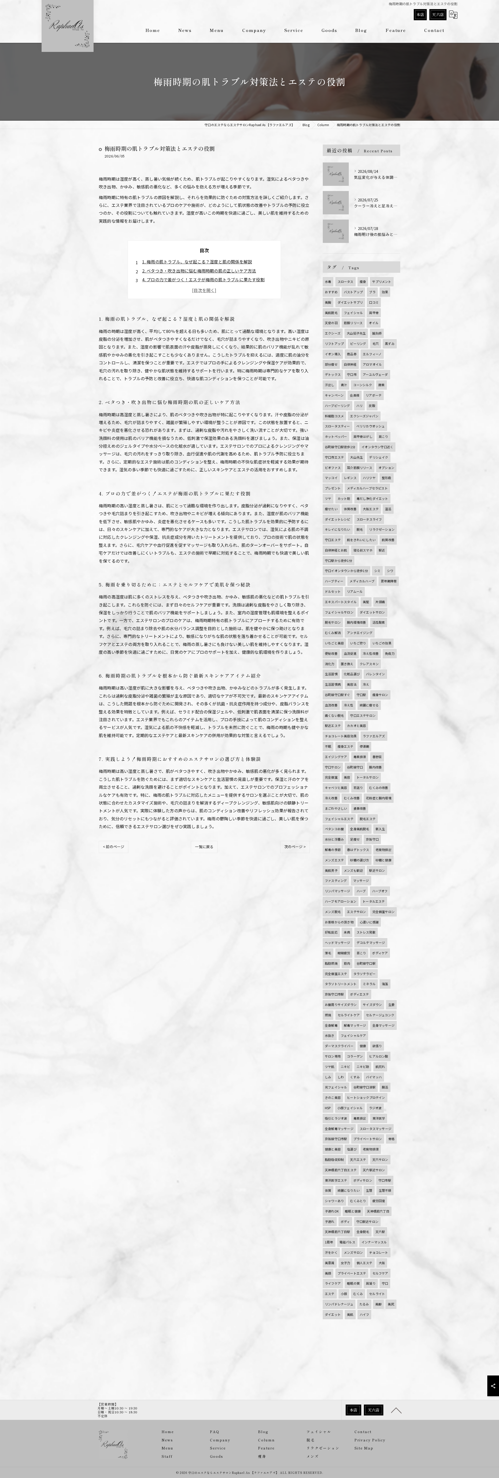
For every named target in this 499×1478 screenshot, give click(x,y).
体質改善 (350, 509)
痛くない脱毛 (334, 715)
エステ (329, 1293)
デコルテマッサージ (371, 942)
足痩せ (355, 839)
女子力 (345, 1263)
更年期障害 (389, 581)
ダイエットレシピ (337, 519)
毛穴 (375, 343)
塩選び (352, 1149)
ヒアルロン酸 (378, 1056)
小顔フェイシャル (350, 1108)
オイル (373, 323)
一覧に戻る (204, 846)
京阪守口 (372, 839)
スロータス (345, 281)
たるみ (364, 1304)
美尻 (391, 1304)
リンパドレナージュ (339, 1304)
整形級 (386, 477)
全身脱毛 (363, 1231)
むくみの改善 (378, 787)
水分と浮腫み (334, 839)
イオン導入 (333, 354)
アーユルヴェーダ (375, 374)
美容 (347, 777)
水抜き (329, 1035)
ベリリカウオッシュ (370, 426)
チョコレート (378, 1252)
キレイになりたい (337, 529)
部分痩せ (331, 364)
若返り (358, 787)
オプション (386, 467)
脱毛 (360, 529)
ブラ (372, 292)
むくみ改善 (352, 798)
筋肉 (347, 963)
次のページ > (295, 846)
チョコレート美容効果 (341, 736)
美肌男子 (331, 870)
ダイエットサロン (372, 612)
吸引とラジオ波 (336, 1118)
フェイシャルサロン (339, 612)
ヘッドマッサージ (337, 942)
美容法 (352, 684)
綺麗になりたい (349, 1190)
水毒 (328, 281)
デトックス (333, 374)
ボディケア (380, 953)
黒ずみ (390, 343)
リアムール (355, 591)
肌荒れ (380, 1066)
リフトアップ (334, 343)
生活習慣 (331, 674)
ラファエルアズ (374, 736)
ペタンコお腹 (334, 829)
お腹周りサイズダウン (341, 1004)
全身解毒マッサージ (339, 1128)
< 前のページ (113, 846)
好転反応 (331, 932)
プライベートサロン (367, 1138)
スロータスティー (337, 426)
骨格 (391, 1138)
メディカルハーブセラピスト (367, 488)
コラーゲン (355, 1056)
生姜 (391, 1004)
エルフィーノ (372, 354)
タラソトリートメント (341, 984)
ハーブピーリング (337, 405)
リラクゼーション (382, 529)
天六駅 (380, 1231)
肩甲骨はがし (362, 436)
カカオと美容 (356, 725)
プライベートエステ (352, 1273)
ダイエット (333, 1314)
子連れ (329, 1221)
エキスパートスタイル (341, 602)
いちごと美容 (334, 643)
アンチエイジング (359, 632)
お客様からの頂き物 (339, 922)
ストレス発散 (366, 932)
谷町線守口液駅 (364, 1087)
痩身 (363, 281)
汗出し (329, 385)
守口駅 (361, 694)
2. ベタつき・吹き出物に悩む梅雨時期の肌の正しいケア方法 (199, 271)
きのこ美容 (333, 1097)
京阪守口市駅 (334, 994)
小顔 (344, 1293)
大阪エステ (371, 509)
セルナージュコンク (380, 1015)
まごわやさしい (336, 808)
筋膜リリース (353, 323)
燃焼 (328, 1015)
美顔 (328, 1273)
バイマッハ (374, 1077)
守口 (385, 1283)
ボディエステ (359, 994)
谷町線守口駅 (366, 963)
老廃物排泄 (371, 1149)
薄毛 (328, 953)
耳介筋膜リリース (359, 467)
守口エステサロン (363, 715)
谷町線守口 (355, 767)
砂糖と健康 (383, 860)
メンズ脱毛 (333, 911)
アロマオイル (372, 364)
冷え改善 (331, 798)
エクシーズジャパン (364, 416)
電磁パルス (347, 1242)
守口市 (352, 374)
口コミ (374, 302)
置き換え (347, 664)
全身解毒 (331, 1025)
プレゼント (333, 488)
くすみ (355, 1077)
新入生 (380, 829)
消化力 (329, 664)
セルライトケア (349, 1015)
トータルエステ (374, 901)
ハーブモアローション (340, 901)
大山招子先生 (356, 333)
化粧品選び (352, 674)
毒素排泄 (359, 756)
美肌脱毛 (331, 312)
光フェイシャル (336, 1087)
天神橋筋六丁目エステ (341, 1170)
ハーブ (361, 891)
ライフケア (333, 1283)
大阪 (382, 1263)
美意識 (329, 1263)
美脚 (378, 1304)
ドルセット (333, 591)
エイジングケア (336, 756)
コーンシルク (362, 385)
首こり (361, 953)
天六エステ (358, 1159)
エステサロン (356, 911)
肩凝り (371, 1283)
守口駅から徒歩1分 (338, 560)
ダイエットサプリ (350, 302)
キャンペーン (334, 395)
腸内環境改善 (356, 622)
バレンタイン (375, 674)
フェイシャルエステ (339, 818)
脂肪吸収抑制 (334, 1159)
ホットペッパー (336, 436)
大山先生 (356, 457)
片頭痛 (380, 602)
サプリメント (381, 281)
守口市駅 (384, 1180)
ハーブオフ (380, 891)
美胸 (328, 302)
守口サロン (333, 767)
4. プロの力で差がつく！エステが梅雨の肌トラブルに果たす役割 (203, 279)
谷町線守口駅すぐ (337, 694)
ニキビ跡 (363, 1066)
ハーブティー (334, 581)
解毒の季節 (333, 849)
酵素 (381, 385)
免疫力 (390, 653)
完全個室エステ (336, 973)
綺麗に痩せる (369, 705)
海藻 (385, 984)
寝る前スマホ (362, 550)
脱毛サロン (333, 622)
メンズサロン (353, 1252)
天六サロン (380, 1159)
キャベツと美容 (336, 787)
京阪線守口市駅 (336, 1138)
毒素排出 (359, 1118)
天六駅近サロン (374, 1170)
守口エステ (333, 539)
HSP (328, 1108)
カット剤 (344, 498)
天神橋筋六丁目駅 (337, 1231)
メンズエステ (334, 860)
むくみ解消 (333, 632)
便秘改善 (331, 653)
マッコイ (331, 477)
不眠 (328, 746)
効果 (385, 292)
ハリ (359, 405)
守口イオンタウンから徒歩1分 (346, 570)
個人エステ (364, 1263)
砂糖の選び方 (359, 860)
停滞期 (364, 746)
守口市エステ (334, 457)
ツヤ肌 (329, 1066)
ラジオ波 (375, 1108)
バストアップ (353, 292)
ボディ (345, 1221)
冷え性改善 (371, 653)
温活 (388, 509)
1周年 (329, 1242)
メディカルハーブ (362, 581)
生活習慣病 (333, 684)
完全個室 (331, 777)
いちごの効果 (381, 643)
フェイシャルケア (353, 1035)
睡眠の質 (353, 1283)
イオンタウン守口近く (377, 447)
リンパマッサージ (337, 891)
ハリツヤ (369, 477)
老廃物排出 (383, 849)
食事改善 (359, 808)
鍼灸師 (377, 333)
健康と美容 (333, 1149)
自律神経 (350, 364)
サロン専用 (333, 1056)
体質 (328, 1190)
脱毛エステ (368, 818)
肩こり (383, 436)
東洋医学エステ (336, 1180)
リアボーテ (374, 395)
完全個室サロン (383, 911)
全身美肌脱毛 (359, 829)
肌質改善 (388, 539)
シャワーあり (334, 1200)
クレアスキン (369, 664)
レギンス (350, 477)
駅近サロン (377, 870)
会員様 (354, 395)
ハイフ (364, 1314)
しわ (341, 1077)
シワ (390, 570)
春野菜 (377, 756)
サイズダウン (372, 1004)
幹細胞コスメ (334, 416)
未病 (347, 932)
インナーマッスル (374, 1242)
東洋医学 (378, 1118)
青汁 (344, 385)
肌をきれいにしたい (361, 539)
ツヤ (328, 498)
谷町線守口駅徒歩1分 (340, 447)
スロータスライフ (369, 519)
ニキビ (345, 1066)
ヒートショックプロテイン (366, 1097)
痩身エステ (345, 746)
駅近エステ (333, 725)
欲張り (377, 1046)
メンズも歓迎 (353, 870)
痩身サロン (380, 694)
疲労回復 (378, 1200)
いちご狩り (358, 643)
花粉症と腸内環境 (378, 798)
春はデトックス (358, 849)
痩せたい (331, 509)
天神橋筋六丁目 (378, 1211)
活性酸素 (378, 622)
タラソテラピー (364, 973)
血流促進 (350, 653)
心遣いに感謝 (369, 922)
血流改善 (331, 705)
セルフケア (380, 1273)
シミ (377, 570)
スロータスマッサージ (375, 1128)
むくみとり (358, 1200)
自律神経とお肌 (336, 550)
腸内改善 (375, 767)
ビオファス (333, 467)
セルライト (377, 1293)
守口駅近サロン (367, 1221)
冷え (366, 684)
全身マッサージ (383, 1025)
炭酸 (372, 405)
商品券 (352, 354)
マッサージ (361, 880)
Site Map (363, 1447)
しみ (328, 1077)
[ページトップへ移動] (396, 1410)
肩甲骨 (374, 312)
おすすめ (331, 292)
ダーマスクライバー (339, 1046)
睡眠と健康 (353, 1211)
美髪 (366, 602)
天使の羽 (331, 323)
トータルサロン (368, 777)
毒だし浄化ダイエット (372, 498)
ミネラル (369, 984)
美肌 (350, 1314)
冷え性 (348, 705)
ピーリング (358, 343)
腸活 (385, 1087)
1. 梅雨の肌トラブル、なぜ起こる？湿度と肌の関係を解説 (197, 261)
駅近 (382, 550)
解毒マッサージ (355, 1025)
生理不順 (385, 1190)
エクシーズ (332, 333)
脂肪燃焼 (331, 963)
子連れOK (332, 1211)
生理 (369, 1190)
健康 (363, 1046)
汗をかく (331, 1252)
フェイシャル (353, 312)
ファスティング (336, 880)
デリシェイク (378, 457)
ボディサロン (362, 1180)
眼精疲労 (344, 953)
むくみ (358, 1293)
